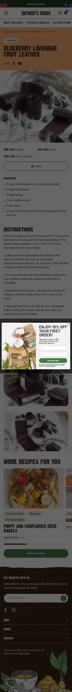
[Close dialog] (68, 324)
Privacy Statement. (51, 366)
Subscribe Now (53, 360)
